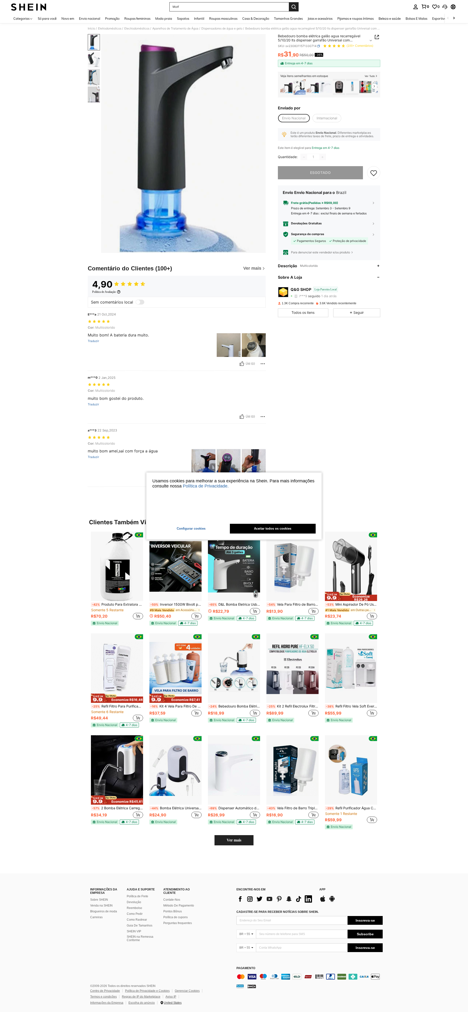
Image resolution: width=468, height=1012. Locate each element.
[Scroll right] (454, 18)
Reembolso (134, 908)
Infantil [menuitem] (199, 18)
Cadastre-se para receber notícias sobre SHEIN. (277, 912)
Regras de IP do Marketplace (141, 996)
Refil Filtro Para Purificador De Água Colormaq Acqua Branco (117, 706)
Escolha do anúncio (141, 1002)
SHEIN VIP (134, 931)
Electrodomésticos (136, 28)
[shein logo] (28, 7)
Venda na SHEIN (101, 905)
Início (91, 28)
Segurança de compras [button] (307, 234)
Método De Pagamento (178, 905)
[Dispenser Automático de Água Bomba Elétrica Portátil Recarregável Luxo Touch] (326, 87)
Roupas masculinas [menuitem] (223, 18)
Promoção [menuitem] (112, 18)
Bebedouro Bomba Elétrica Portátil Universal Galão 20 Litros (234, 706)
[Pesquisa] (294, 6)
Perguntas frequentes (177, 923)
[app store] (322, 901)
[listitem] (286, 87)
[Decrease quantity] (304, 157)
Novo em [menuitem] (67, 18)
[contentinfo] (309, 977)
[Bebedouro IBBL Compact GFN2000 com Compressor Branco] (352, 87)
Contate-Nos (171, 899)
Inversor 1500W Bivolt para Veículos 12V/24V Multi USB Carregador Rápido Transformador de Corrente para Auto (176, 604)
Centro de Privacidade (105, 991)
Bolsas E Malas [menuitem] (416, 18)
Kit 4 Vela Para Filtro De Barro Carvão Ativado (176, 706)
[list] (275, 899)
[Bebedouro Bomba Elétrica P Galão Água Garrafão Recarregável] (299, 87)
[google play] (332, 901)
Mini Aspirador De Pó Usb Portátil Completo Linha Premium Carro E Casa (351, 604)
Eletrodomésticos (109, 28)
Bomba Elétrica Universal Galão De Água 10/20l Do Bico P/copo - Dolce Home (176, 808)
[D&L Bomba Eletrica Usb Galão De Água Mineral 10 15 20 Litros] (234, 566)
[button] (445, 7)
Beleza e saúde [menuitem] (390, 18)
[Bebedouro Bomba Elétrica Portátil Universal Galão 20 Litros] (234, 668)
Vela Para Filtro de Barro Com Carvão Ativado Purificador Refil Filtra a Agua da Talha (293, 604)
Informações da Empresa (106, 1002)
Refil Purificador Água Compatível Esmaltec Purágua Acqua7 (351, 808)
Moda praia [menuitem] (163, 18)
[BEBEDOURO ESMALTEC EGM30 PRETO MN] (339, 87)
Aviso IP (171, 996)
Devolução (134, 902)
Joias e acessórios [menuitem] (320, 18)
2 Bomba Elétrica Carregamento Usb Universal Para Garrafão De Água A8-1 (117, 808)
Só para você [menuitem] (47, 18)
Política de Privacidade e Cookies (147, 991)
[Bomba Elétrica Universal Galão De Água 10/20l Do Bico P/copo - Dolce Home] (175, 770)
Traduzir (93, 341)
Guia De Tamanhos (139, 925)
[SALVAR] (373, 173)
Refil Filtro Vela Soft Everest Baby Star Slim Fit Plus (351, 706)
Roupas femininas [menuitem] (137, 18)
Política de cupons (175, 917)
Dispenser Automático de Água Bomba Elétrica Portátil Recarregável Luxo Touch (234, 808)
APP (322, 889)
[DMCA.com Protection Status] (251, 986)
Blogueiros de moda (103, 911)
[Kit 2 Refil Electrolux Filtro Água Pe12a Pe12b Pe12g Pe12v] (292, 668)
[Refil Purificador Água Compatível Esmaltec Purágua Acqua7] (351, 770)
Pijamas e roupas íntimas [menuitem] (355, 18)
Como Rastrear (137, 919)
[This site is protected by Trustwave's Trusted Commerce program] (240, 986)
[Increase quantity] (322, 157)
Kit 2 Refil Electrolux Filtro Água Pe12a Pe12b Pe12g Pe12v (293, 706)
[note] (105, 623)
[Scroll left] (448, 18)
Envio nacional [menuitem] (89, 18)
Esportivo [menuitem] (439, 18)
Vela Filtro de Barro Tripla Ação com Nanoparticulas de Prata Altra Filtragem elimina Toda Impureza (293, 808)
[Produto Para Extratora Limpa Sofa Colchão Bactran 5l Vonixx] (117, 566)
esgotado (320, 173)
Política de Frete (137, 896)
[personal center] (416, 7)
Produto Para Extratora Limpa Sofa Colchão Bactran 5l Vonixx (117, 604)
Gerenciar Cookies (187, 991)
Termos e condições (103, 996)
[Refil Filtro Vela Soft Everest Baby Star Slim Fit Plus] (351, 668)
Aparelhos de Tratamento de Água (175, 28)
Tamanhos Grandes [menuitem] (288, 18)
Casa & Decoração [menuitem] (255, 18)
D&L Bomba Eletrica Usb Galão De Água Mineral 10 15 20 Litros (234, 604)
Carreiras (96, 917)
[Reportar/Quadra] (263, 364)
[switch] (140, 302)
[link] (425, 7)
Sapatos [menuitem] (183, 18)
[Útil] (242, 364)
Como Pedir (135, 914)
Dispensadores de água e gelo (221, 28)
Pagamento (245, 968)
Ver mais (234, 840)
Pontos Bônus (172, 911)
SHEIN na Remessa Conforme (140, 938)
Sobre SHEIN (99, 899)
